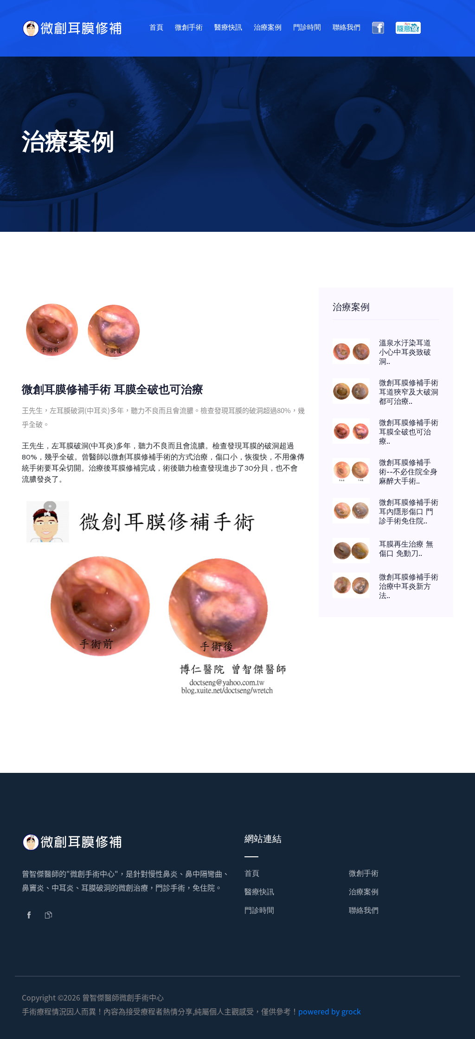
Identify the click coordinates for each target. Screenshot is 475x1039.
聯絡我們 (346, 27)
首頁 (156, 27)
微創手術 (189, 27)
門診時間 (307, 27)
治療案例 (268, 27)
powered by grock (329, 1011)
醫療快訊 (228, 27)
